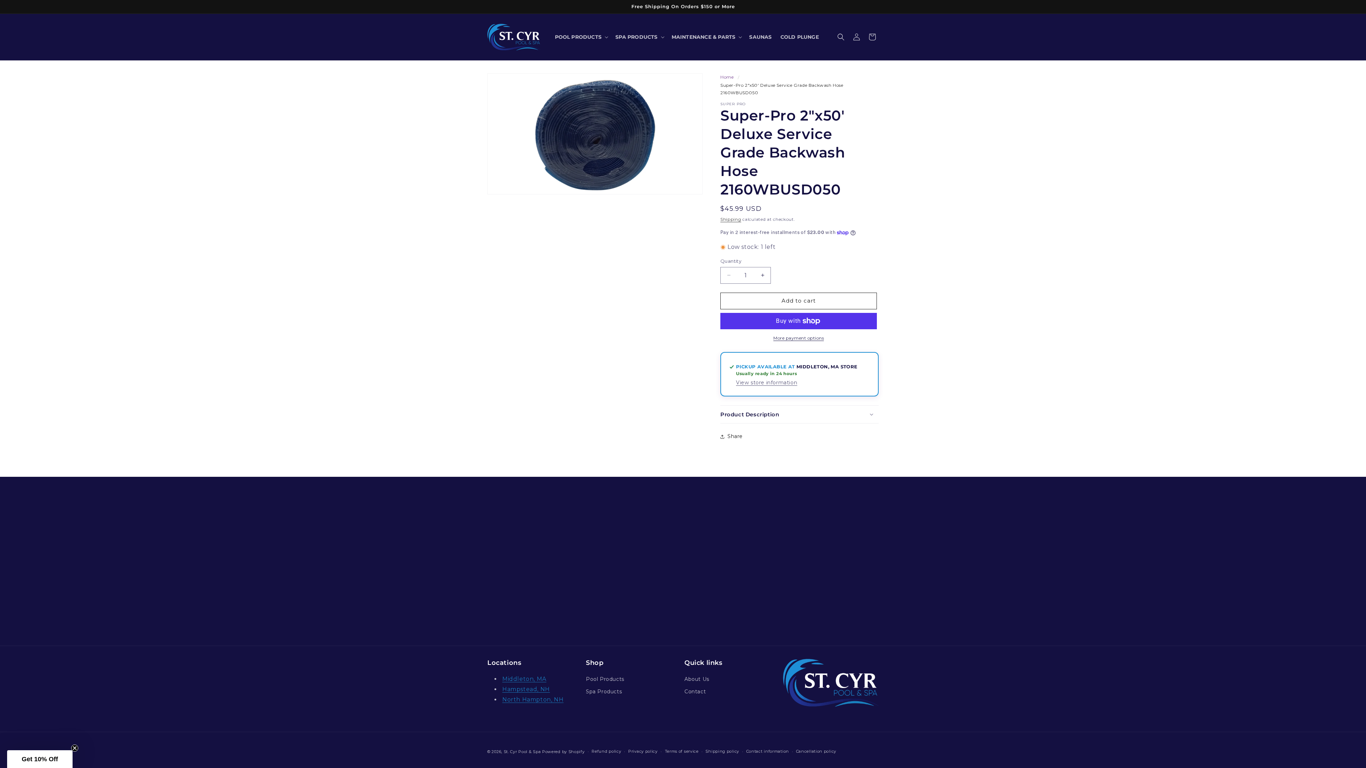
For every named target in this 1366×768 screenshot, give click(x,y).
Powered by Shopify (563, 751)
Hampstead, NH (526, 689)
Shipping (730, 219)
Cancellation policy (816, 751)
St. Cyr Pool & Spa (522, 751)
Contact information (767, 751)
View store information (766, 382)
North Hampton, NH (532, 699)
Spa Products (604, 691)
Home (727, 77)
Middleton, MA (524, 679)
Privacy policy (643, 751)
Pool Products (605, 679)
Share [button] (735, 436)
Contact (695, 691)
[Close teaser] (74, 748)
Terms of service (682, 751)
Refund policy (606, 751)
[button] (581, 37)
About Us (696, 679)
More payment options (798, 338)
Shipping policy (722, 751)
